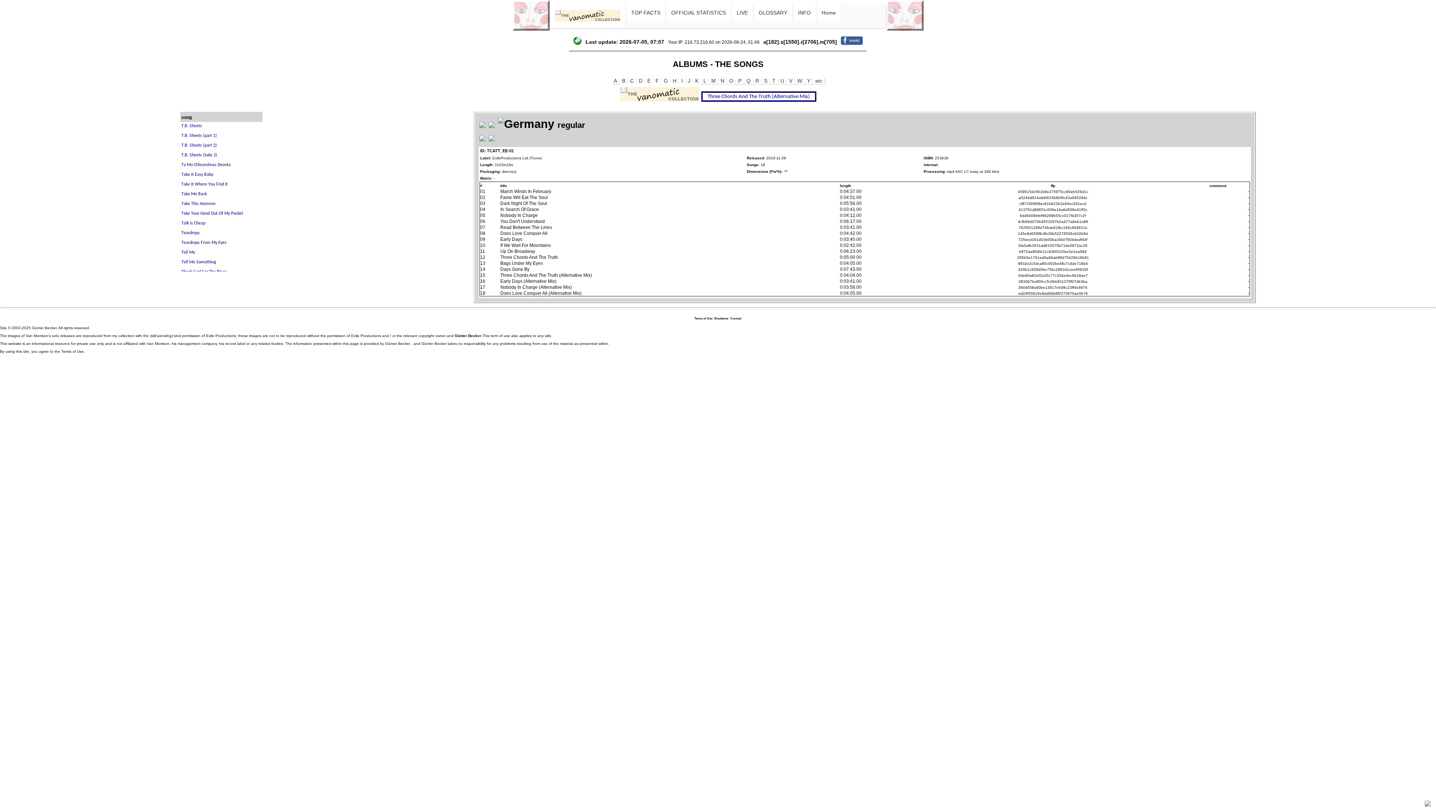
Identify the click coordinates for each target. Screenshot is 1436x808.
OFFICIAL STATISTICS (698, 13)
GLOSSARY (773, 13)
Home (829, 13)
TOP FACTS (645, 13)
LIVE (742, 13)
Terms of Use (703, 318)
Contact (736, 318)
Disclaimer (721, 318)
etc (818, 81)
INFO (804, 13)
